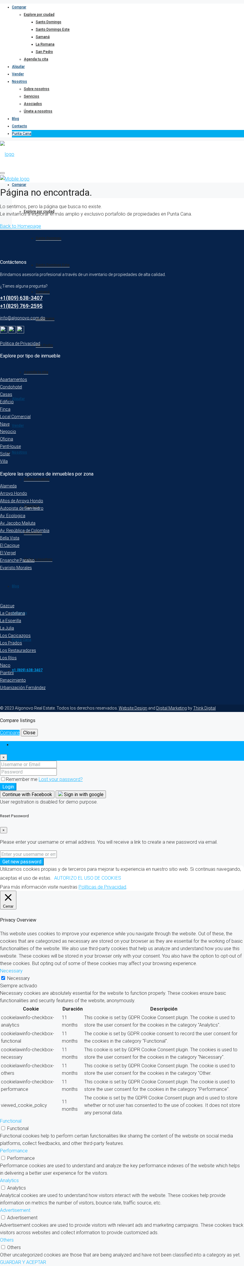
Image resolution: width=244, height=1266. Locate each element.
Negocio (8, 431)
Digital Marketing (171, 708)
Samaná (43, 37)
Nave (5, 424)
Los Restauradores (18, 650)
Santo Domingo (48, 22)
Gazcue (7, 605)
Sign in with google (83, 794)
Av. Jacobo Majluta (17, 523)
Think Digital (204, 708)
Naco (5, 665)
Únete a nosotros (38, 111)
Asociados (33, 104)
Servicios (31, 96)
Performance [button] (14, 1151)
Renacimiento (13, 680)
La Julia (7, 628)
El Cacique (9, 545)
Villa (4, 461)
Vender (18, 74)
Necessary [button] (11, 971)
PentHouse (10, 446)
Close (29, 732)
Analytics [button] (9, 1180)
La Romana (45, 44)
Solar (5, 453)
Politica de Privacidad (20, 343)
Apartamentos (13, 379)
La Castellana (12, 613)
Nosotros (19, 81)
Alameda (8, 486)
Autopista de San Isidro (21, 508)
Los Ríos (8, 657)
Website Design (133, 708)
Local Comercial (15, 416)
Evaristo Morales (16, 567)
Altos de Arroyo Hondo (21, 500)
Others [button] (7, 1240)
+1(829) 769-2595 (21, 306)
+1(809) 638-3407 (21, 298)
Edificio (7, 401)
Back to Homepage (20, 226)
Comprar (19, 7)
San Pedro (44, 52)
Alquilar (18, 67)
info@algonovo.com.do (22, 318)
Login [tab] (17, 745)
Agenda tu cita (36, 59)
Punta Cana (21, 133)
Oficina (6, 439)
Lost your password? (61, 779)
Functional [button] (10, 1121)
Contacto (19, 126)
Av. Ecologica (12, 515)
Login (8, 787)
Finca (5, 409)
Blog (15, 119)
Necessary (18, 978)
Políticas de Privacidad (102, 887)
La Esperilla (10, 620)
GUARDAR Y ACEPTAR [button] (23, 1262)
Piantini (7, 672)
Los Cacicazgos (15, 635)
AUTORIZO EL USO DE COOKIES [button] (87, 878)
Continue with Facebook (27, 794)
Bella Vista (9, 538)
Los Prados (11, 643)
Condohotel (11, 387)
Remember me (22, 779)
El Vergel (8, 552)
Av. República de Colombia (24, 530)
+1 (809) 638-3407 (27, 670)
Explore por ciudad (39, 14)
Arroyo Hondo (13, 493)
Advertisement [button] (15, 1210)
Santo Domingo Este (53, 29)
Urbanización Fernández (23, 687)
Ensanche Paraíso (17, 560)
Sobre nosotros (36, 89)
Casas (6, 394)
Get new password (21, 862)
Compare (10, 732)
